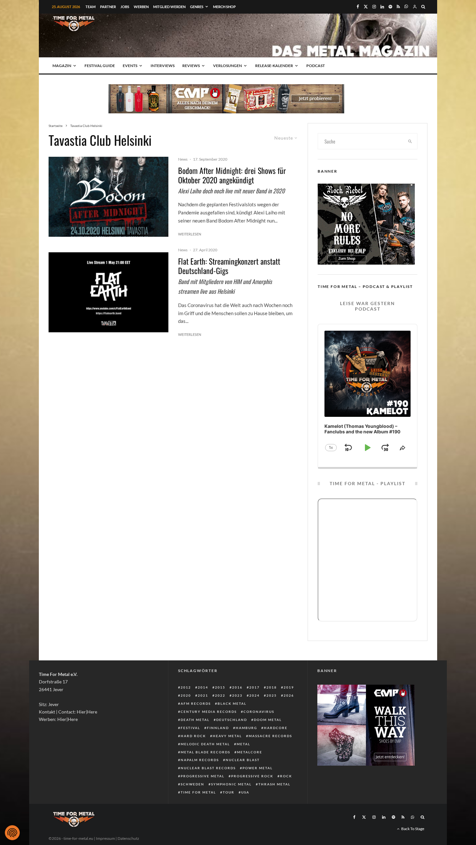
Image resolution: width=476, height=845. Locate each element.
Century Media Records (209, 712)
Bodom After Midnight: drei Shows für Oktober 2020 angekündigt (232, 175)
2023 (237, 695)
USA (245, 792)
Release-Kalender (274, 65)
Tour (228, 792)
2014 (203, 687)
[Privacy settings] (12, 832)
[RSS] (398, 6)
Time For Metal (198, 792)
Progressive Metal (202, 776)
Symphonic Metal (231, 784)
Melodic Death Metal (205, 744)
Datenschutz (128, 838)
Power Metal (258, 768)
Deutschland (231, 720)
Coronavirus (259, 712)
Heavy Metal (227, 736)
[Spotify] (390, 6)
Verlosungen (227, 65)
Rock (286, 776)
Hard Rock (193, 736)
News (182, 159)
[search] (410, 141)
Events (130, 65)
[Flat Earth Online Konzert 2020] (108, 292)
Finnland (218, 728)
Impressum (105, 838)
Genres (196, 7)
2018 (271, 687)
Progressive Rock (252, 776)
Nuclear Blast (243, 760)
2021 (203, 695)
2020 (186, 695)
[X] (365, 6)
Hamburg (246, 728)
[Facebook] (357, 6)
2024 (254, 695)
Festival (190, 728)
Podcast (315, 65)
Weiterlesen (189, 234)
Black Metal (232, 703)
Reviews (191, 65)
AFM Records (196, 703)
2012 (186, 687)
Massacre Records (270, 736)
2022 (220, 695)
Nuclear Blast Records (208, 768)
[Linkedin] (382, 6)
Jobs (124, 7)
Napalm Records (200, 760)
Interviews (163, 65)
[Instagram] (374, 6)
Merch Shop (224, 7)
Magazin (61, 65)
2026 (289, 695)
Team (90, 7)
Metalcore (249, 752)
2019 (289, 687)
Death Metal (195, 720)
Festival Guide (100, 65)
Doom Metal (268, 720)
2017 (254, 687)
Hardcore (276, 728)
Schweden (192, 784)
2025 (271, 695)
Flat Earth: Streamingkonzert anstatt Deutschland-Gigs (229, 266)
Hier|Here (87, 711)
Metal (243, 744)
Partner (108, 7)
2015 (220, 687)
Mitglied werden (169, 7)
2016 (237, 687)
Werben (141, 7)
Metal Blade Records (205, 752)
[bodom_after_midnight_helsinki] (108, 197)
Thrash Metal (274, 784)
